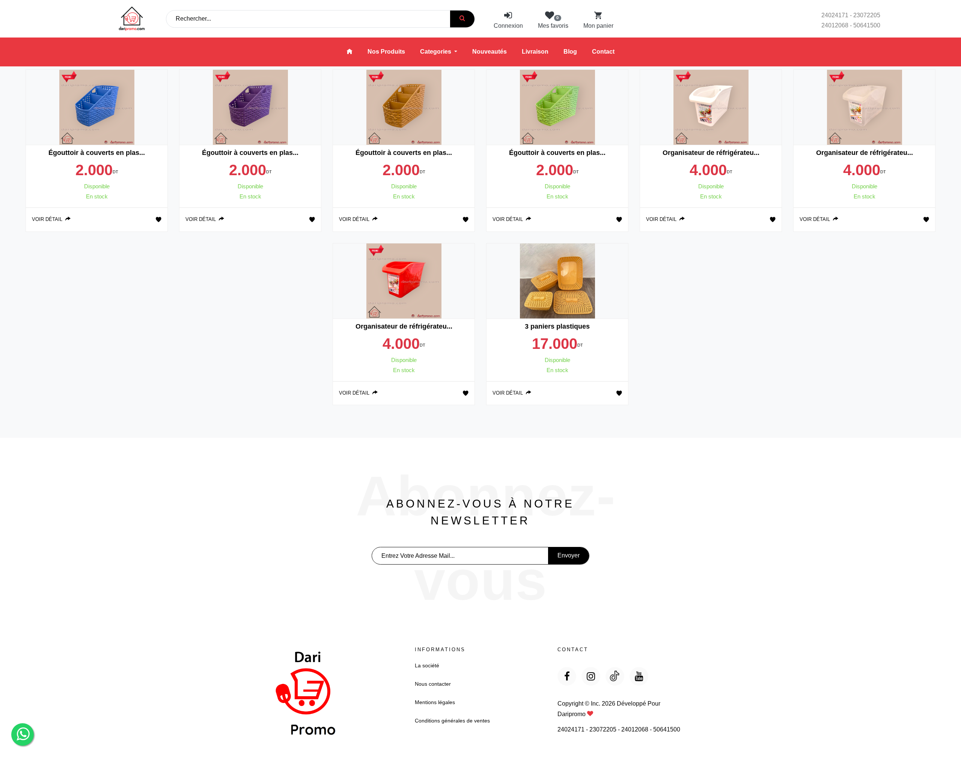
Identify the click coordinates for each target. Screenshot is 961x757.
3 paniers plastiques (557, 326)
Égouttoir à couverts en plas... (96, 152)
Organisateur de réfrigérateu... (711, 152)
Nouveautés (489, 51)
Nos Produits (386, 51)
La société (427, 665)
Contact (603, 51)
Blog (570, 51)
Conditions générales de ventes (452, 721)
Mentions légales (435, 702)
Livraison (535, 51)
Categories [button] (436, 51)
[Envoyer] (462, 19)
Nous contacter (433, 684)
